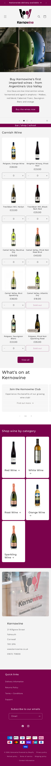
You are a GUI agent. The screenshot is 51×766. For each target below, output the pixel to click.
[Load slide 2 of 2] (27, 120)
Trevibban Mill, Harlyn (13, 207)
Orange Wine (37, 512)
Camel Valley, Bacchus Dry (13, 251)
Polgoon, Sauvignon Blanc (13, 337)
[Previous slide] (19, 121)
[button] (5, 17)
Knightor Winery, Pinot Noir (37, 165)
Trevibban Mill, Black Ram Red (37, 208)
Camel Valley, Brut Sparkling (13, 294)
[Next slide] (31, 121)
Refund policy (12, 756)
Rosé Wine (11, 512)
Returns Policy (11, 687)
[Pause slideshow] (48, 121)
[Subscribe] (39, 716)
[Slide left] (20, 416)
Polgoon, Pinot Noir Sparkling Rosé (37, 337)
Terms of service (26, 756)
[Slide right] (31, 416)
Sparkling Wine (11, 556)
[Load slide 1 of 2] (24, 120)
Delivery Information (14, 681)
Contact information (26, 760)
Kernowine (14, 752)
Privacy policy (41, 752)
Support (9, 699)
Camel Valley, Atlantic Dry (37, 294)
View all (25, 360)
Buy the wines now (25, 109)
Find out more (24, 403)
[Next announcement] (46, 3)
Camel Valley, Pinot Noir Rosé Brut (37, 251)
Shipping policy (40, 756)
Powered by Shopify (26, 752)
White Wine (36, 470)
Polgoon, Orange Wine (13, 164)
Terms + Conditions (14, 693)
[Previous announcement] (5, 3)
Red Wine (11, 470)
